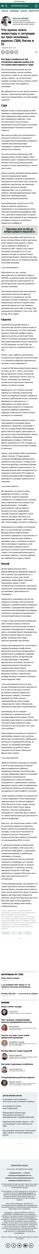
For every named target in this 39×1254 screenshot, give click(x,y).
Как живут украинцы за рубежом (17, 1064)
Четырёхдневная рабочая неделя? (18, 1077)
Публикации (14, 11)
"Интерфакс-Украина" (26, 1193)
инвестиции (6, 933)
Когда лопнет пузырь (10, 978)
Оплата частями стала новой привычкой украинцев (15, 1036)
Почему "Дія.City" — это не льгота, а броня (19, 994)
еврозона (27, 933)
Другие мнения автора (12, 1096)
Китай (20, 933)
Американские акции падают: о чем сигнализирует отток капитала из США (18, 1124)
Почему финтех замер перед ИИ (16, 1051)
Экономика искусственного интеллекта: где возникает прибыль (19, 1100)
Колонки (23, 11)
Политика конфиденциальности (19, 1175)
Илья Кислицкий (20, 18)
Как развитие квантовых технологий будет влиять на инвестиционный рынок (19, 1132)
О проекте (26, 1173)
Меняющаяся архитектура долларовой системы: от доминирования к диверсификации (18, 1115)
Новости (5, 11)
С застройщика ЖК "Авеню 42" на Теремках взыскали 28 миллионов (15, 986)
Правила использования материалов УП (19, 1178)
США (14, 933)
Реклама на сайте (15, 1173)
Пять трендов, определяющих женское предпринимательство (16, 1021)
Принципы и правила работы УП (19, 1180)
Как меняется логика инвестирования (12, 1107)
